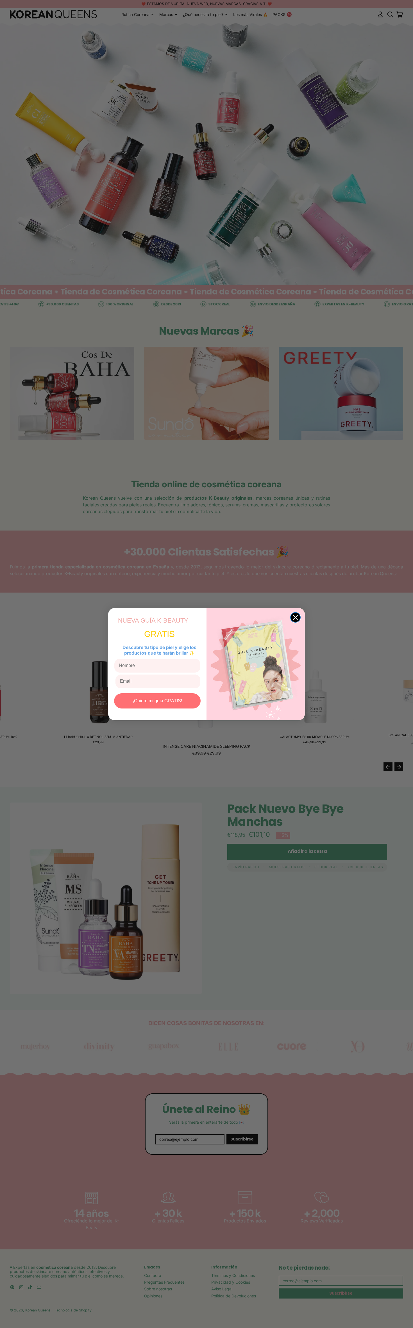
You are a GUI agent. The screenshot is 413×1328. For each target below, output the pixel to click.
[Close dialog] (295, 617)
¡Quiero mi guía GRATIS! (157, 700)
